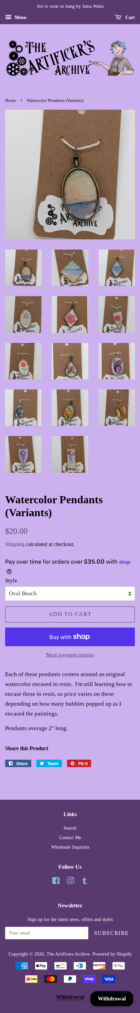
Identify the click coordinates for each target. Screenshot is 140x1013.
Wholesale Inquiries (70, 847)
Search (70, 828)
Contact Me (70, 837)
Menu (20, 17)
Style (11, 580)
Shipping (14, 544)
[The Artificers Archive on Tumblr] (84, 882)
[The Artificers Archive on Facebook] (56, 882)
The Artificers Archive (68, 954)
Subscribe (111, 933)
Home (10, 100)
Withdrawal (70, 997)
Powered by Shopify (112, 954)
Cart (129, 17)
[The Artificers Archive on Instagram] (70, 882)
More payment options (70, 654)
